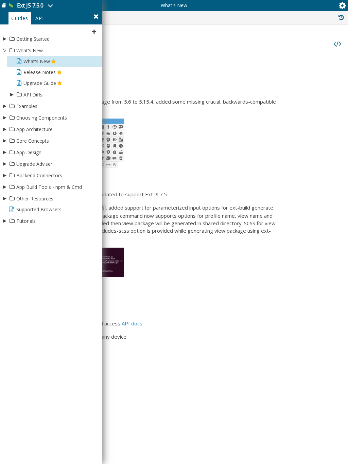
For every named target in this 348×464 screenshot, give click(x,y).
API (39, 18)
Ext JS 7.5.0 (31, 5)
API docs (132, 323)
